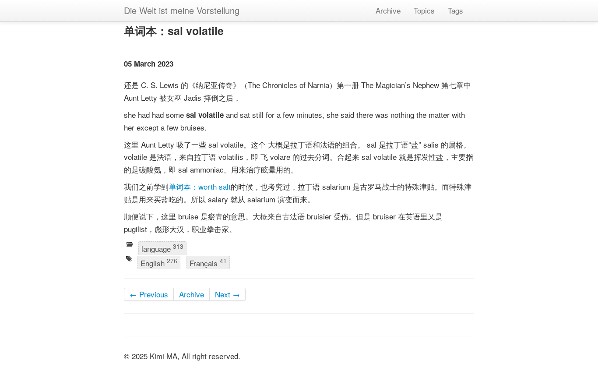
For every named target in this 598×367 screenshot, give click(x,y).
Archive (388, 10)
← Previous (149, 294)
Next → (227, 294)
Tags (455, 10)
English (159, 263)
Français (208, 263)
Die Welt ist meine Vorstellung (181, 10)
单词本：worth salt (200, 186)
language (162, 248)
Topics (424, 10)
